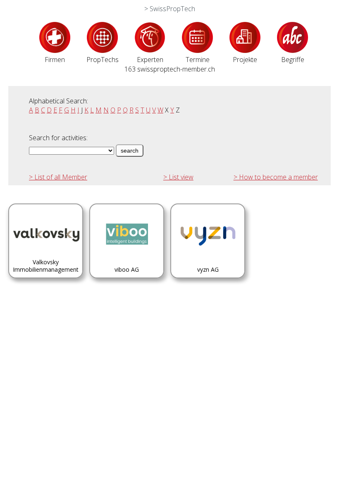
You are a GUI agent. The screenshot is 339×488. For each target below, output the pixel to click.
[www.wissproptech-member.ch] (102, 50)
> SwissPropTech (169, 8)
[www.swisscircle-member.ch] (55, 50)
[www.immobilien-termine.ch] (197, 50)
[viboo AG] (126, 280)
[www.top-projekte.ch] (245, 50)
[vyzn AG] (207, 280)
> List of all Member (58, 177)
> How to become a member (276, 177)
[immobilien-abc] (292, 50)
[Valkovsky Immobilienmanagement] (45, 280)
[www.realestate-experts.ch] (150, 50)
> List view (178, 177)
